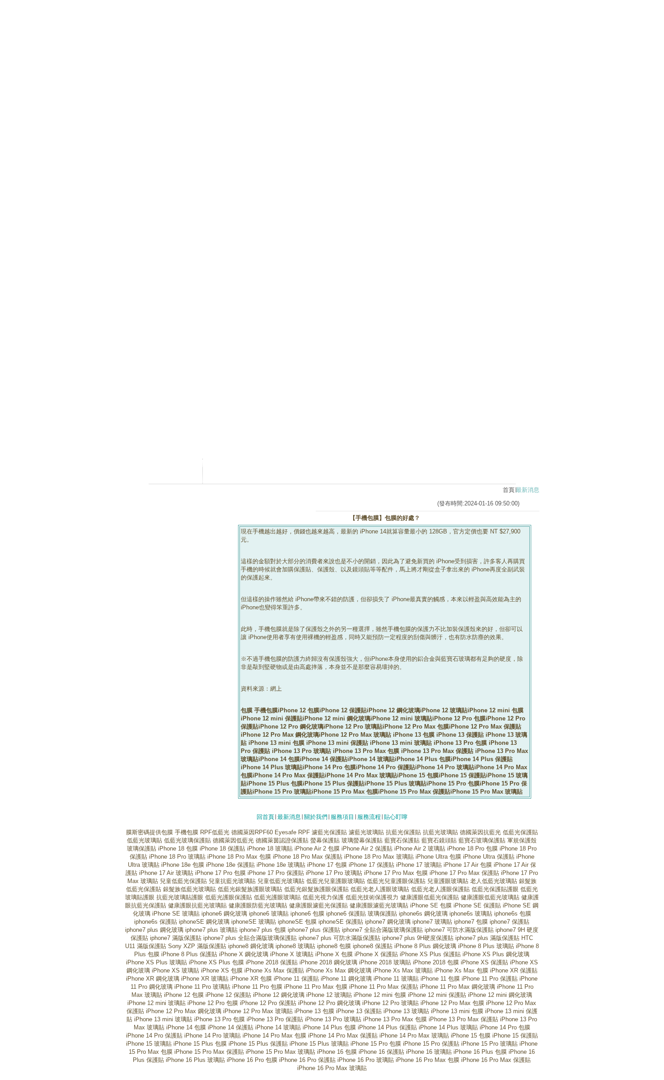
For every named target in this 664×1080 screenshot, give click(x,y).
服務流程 (369, 817)
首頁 (508, 489)
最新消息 (289, 817)
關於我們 (315, 817)
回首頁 (265, 817)
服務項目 (342, 817)
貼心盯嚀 (395, 817)
